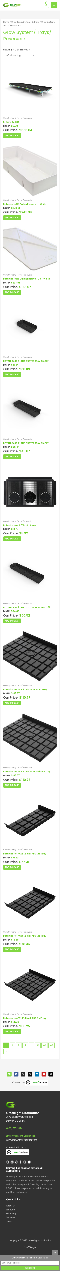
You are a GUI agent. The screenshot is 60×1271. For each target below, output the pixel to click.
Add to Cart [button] (12, 217)
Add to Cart (12, 135)
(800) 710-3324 (14, 1128)
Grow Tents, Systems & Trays (25, 22)
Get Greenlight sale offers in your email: (30, 1257)
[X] (30, 1074)
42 (44, 1045)
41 (38, 1045)
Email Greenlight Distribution (21, 1135)
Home (6, 22)
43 (51, 1045)
